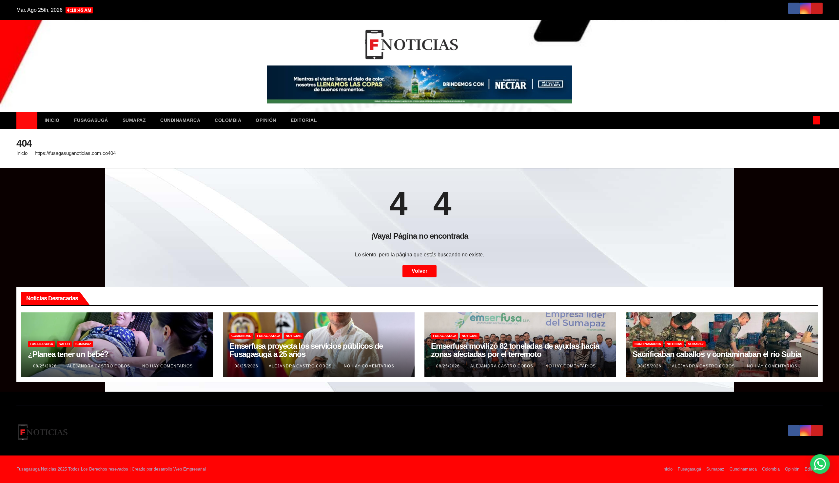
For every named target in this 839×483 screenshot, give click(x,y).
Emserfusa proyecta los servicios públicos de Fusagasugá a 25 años (306, 350)
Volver (419, 271)
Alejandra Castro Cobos (99, 366)
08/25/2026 (45, 366)
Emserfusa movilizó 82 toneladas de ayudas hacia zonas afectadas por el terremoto (515, 350)
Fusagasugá (91, 120)
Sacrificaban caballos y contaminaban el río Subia (717, 354)
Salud (64, 344)
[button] (806, 120)
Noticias (294, 336)
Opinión (266, 120)
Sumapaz (134, 120)
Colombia (228, 120)
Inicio (52, 120)
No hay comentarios (167, 366)
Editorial (304, 120)
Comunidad (241, 336)
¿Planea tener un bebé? (68, 354)
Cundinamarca (180, 120)
